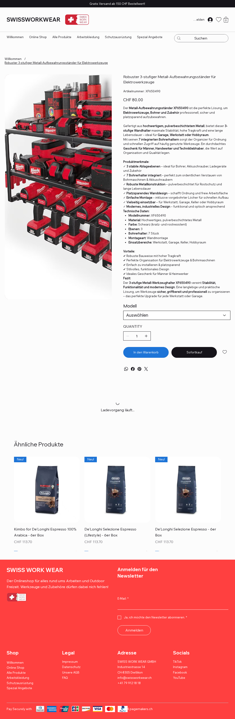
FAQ (65, 678)
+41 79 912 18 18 (129, 683)
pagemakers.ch (141, 709)
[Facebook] (133, 369)
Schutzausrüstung (20, 683)
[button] (226, 20)
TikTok (177, 662)
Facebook (180, 672)
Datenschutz (71, 667)
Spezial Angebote (19, 688)
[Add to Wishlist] (225, 352)
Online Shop (15, 668)
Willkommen (15, 663)
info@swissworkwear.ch (135, 678)
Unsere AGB (70, 672)
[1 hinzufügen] (146, 336)
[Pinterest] (139, 369)
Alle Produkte (16, 673)
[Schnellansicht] (47, 490)
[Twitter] (146, 369)
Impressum (70, 662)
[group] (117, 504)
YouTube (179, 678)
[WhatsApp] (126, 369)
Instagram (180, 667)
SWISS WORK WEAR (35, 570)
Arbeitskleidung (18, 678)
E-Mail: (123, 599)
